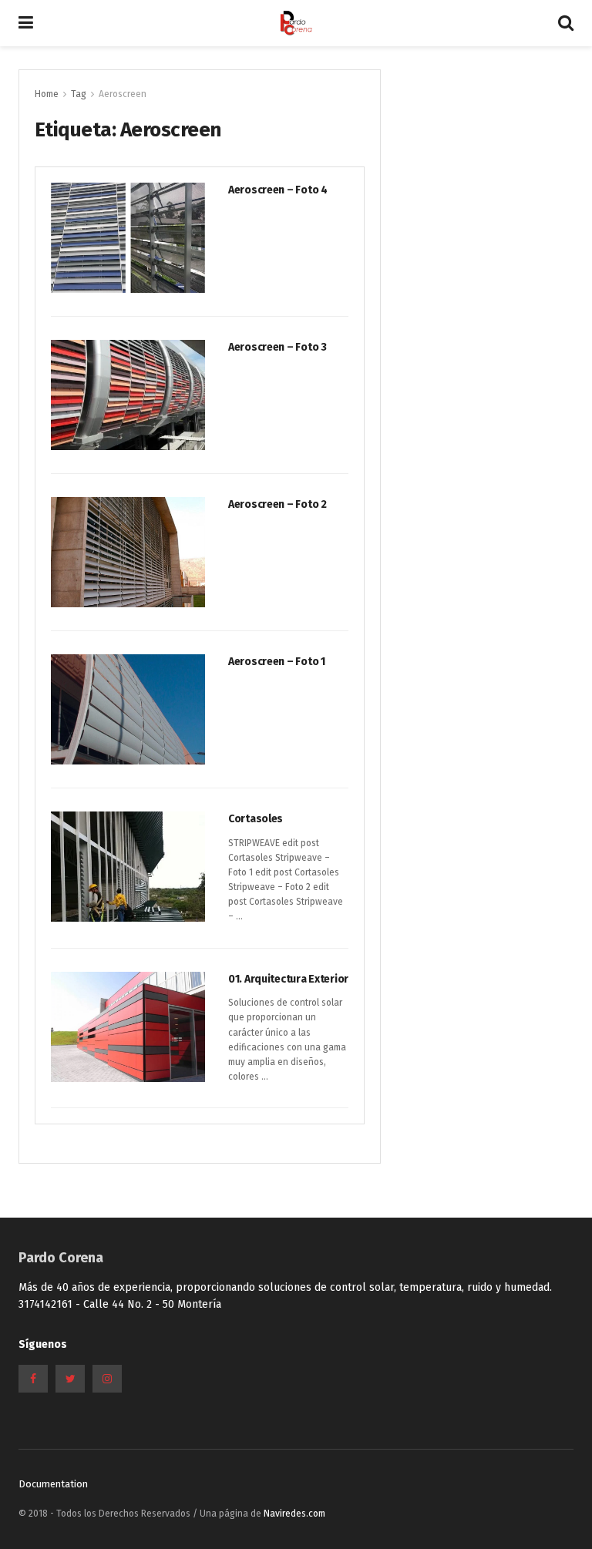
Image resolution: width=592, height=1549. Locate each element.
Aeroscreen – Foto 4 (278, 190)
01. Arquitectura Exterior (288, 979)
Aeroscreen (122, 94)
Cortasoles (255, 818)
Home (47, 94)
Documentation (53, 1484)
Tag (78, 94)
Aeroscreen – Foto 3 (277, 347)
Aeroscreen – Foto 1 (276, 661)
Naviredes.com (294, 1513)
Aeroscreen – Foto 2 (277, 504)
